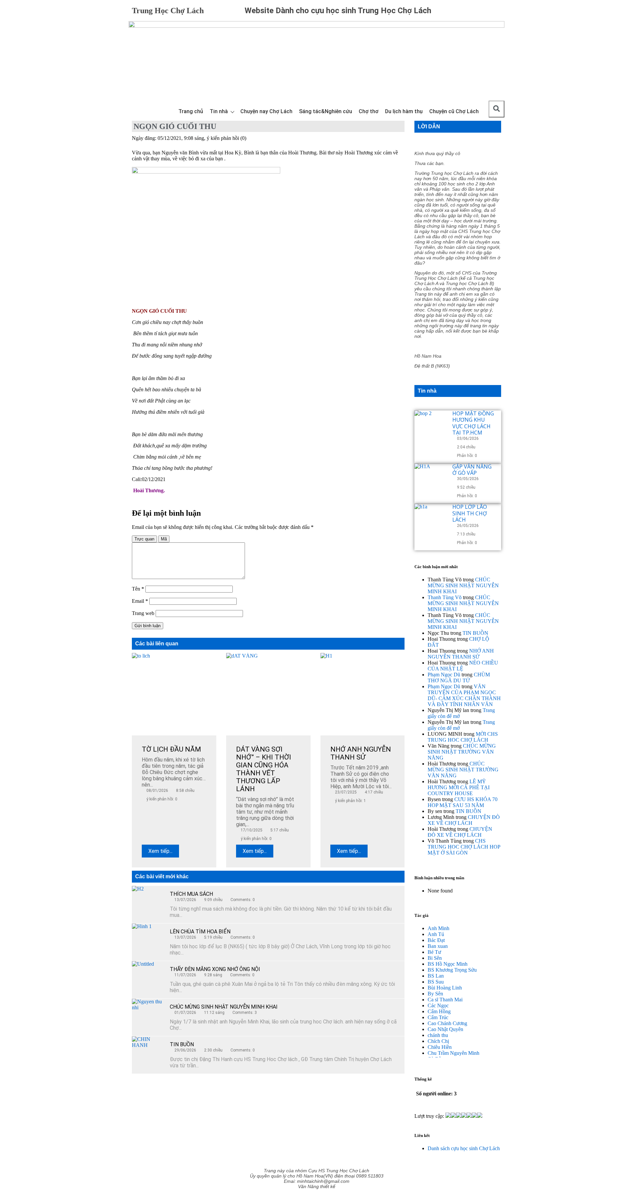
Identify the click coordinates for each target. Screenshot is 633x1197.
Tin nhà (219, 111)
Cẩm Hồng (439, 1011)
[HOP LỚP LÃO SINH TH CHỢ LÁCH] (430, 520)
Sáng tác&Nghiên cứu (325, 111)
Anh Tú (436, 934)
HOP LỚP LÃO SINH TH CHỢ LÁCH (469, 513)
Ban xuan (438, 946)
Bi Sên (435, 958)
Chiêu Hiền (440, 1047)
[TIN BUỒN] (148, 1052)
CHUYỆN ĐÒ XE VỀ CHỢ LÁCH (464, 820)
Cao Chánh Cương (447, 1023)
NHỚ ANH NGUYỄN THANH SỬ (461, 654)
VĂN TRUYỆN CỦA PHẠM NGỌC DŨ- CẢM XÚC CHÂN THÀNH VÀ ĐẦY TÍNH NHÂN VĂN (464, 695)
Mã (164, 538)
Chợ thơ (368, 111)
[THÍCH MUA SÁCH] (148, 902)
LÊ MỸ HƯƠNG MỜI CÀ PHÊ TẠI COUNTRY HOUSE (459, 787)
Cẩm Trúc (438, 1017)
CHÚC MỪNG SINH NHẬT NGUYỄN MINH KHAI (224, 1007)
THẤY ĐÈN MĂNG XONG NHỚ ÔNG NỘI (215, 969)
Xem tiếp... (160, 851)
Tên (138, 589)
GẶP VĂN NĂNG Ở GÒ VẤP (472, 469)
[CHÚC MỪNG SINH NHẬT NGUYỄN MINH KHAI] (148, 1015)
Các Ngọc (438, 1005)
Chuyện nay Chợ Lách (266, 111)
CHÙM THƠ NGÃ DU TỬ (459, 677)
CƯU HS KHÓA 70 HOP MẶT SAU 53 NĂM (462, 802)
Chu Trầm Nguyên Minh (453, 1053)
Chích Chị (438, 1041)
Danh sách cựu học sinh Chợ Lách (464, 1148)
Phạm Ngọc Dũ (444, 674)
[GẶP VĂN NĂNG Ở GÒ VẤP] (430, 480)
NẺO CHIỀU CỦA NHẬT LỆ (463, 665)
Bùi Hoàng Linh (445, 987)
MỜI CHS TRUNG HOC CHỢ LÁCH (463, 737)
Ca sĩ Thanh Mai (445, 999)
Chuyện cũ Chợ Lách (454, 111)
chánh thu (438, 1035)
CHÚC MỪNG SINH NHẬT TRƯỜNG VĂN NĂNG (462, 751)
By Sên (435, 993)
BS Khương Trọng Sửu (452, 970)
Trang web (143, 613)
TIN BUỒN (182, 1044)
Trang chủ (190, 111)
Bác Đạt (436, 940)
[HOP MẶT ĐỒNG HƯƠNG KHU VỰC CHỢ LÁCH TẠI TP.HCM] (430, 426)
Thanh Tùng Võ (445, 597)
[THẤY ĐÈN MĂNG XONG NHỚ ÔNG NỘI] (148, 977)
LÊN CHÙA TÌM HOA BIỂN (200, 931)
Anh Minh (438, 928)
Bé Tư (434, 952)
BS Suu (436, 982)
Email (140, 601)
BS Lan (436, 976)
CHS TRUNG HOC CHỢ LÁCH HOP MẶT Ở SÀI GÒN (464, 847)
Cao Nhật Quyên (445, 1029)
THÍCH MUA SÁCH (191, 894)
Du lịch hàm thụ (404, 111)
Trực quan (144, 538)
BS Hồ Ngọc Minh (447, 964)
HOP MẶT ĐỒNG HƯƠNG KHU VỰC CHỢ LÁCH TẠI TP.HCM (473, 423)
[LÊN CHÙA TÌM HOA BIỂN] (148, 939)
